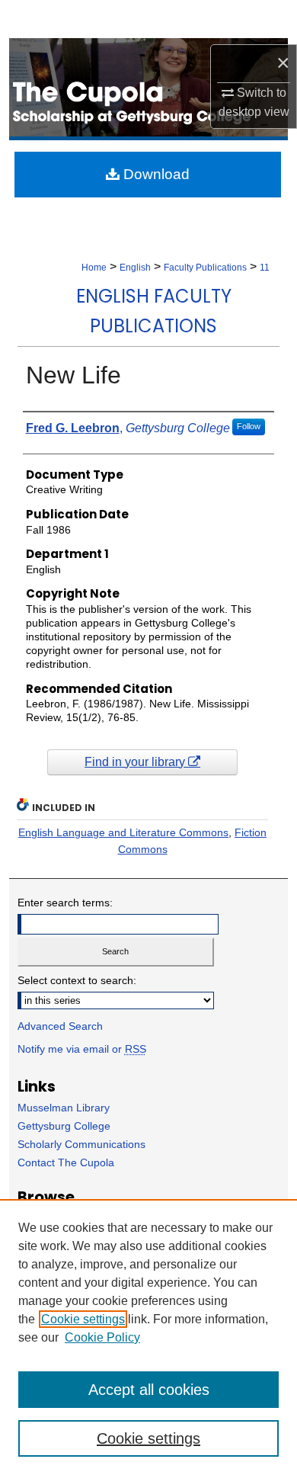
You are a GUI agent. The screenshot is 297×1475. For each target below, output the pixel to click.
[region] (148, 1337)
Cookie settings (83, 1319)
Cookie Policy (102, 1337)
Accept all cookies (148, 1389)
